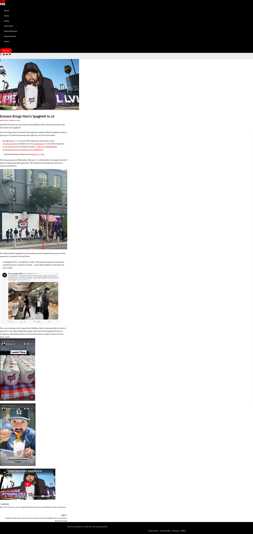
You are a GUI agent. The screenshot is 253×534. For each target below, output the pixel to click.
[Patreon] (10, 54)
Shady (6, 21)
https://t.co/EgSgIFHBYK (47, 146)
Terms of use (153, 531)
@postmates (39, 143)
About (6, 41)
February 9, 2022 (37, 154)
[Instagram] (4, 54)
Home (6, 10)
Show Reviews (10, 36)
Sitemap (176, 531)
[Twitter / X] (1, 54)
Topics (6, 15)
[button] (6, 50)
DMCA (183, 531)
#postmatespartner (10, 149)
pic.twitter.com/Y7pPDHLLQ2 (31, 149)
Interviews (8, 26)
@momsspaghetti (10, 143)
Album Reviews (10, 31)
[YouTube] (7, 54)
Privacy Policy (165, 531)
